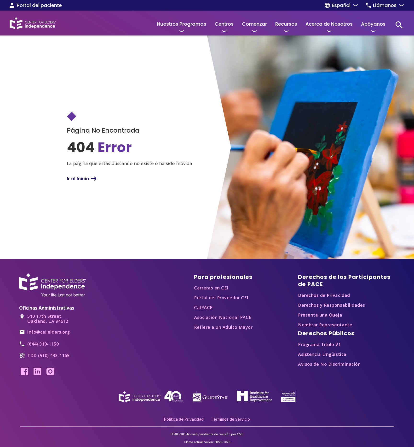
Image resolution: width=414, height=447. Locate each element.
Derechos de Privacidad (324, 295)
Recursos (286, 24)
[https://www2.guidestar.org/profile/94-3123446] (210, 396)
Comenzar (254, 24)
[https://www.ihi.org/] (254, 396)
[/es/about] (151, 396)
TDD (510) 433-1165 (48, 355)
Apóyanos (373, 24)
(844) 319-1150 (43, 344)
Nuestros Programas (181, 24)
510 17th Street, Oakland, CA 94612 (47, 318)
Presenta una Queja (320, 315)
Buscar (399, 25)
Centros (224, 24)
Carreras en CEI (211, 288)
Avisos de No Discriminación (329, 364)
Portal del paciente (39, 5)
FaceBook (24, 371)
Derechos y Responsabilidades (331, 305)
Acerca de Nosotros (329, 24)
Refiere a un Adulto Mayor (223, 327)
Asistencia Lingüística (322, 354)
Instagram (50, 371)
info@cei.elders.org (48, 332)
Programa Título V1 (319, 344)
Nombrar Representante (325, 325)
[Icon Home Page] (33, 23)
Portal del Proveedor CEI (221, 297)
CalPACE (203, 307)
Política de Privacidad (184, 419)
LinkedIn (37, 371)
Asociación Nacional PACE (223, 317)
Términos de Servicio (230, 419)
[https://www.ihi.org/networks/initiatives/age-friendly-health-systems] (288, 396)
